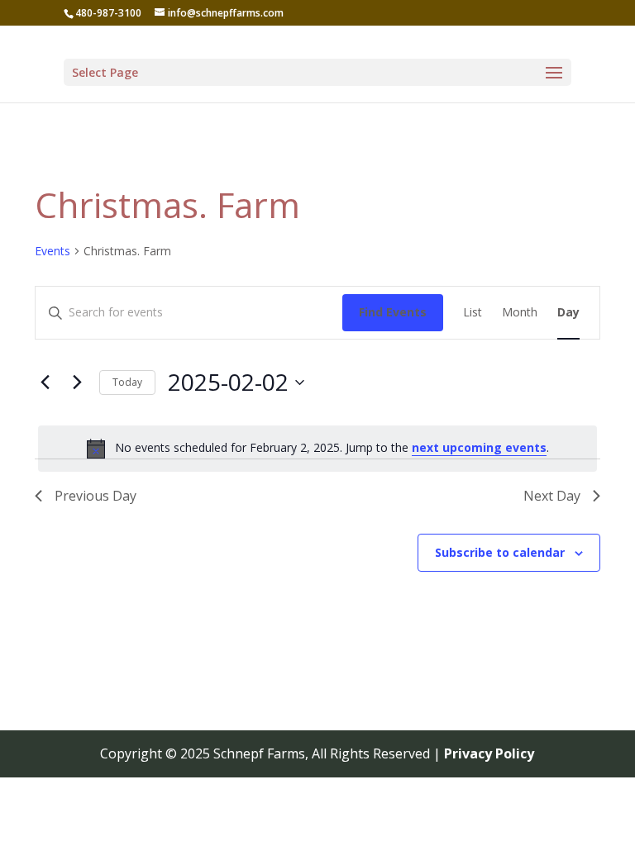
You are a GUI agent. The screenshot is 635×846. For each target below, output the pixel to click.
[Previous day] (45, 382)
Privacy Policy (489, 753)
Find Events (393, 312)
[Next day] (77, 382)
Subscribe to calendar (500, 552)
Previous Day (95, 496)
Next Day (551, 496)
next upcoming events (479, 447)
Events (52, 251)
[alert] (317, 448)
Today (127, 382)
